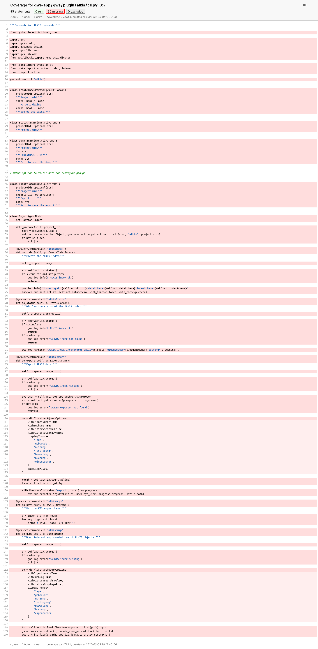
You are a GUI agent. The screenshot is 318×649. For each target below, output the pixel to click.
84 (6, 324)
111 (5, 421)
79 (6, 306)
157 (5, 587)
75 (6, 292)
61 (6, 241)
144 (5, 540)
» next (38, 16)
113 (5, 429)
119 (5, 450)
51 (6, 205)
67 (6, 263)
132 (5, 497)
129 (5, 486)
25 (6, 111)
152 (5, 569)
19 (6, 90)
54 (6, 216)
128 (5, 483)
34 (6, 144)
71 (6, 277)
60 (6, 238)
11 (6, 61)
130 (5, 490)
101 (5, 385)
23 (6, 104)
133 (5, 501)
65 (6, 256)
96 (6, 367)
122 (5, 461)
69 (6, 270)
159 (5, 595)
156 (5, 584)
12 (6, 64)
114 (5, 432)
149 (5, 559)
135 (5, 508)
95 (55, 11)
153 (5, 573)
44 (6, 180)
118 (5, 447)
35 (6, 147)
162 (5, 605)
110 (5, 418)
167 (5, 623)
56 (6, 223)
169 (5, 631)
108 (5, 411)
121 (5, 457)
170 (5, 634)
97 (6, 371)
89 (6, 342)
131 (5, 494)
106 (5, 403)
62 (6, 245)
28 (6, 122)
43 (6, 176)
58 (6, 230)
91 (6, 349)
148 (5, 555)
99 (6, 378)
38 (6, 158)
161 (5, 602)
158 (5, 591)
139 (5, 522)
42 (6, 173)
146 (5, 548)
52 (6, 209)
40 (6, 165)
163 (5, 609)
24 (6, 108)
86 (6, 331)
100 (5, 382)
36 (6, 151)
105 (5, 400)
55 (6, 219)
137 (5, 515)
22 (6, 100)
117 (5, 443)
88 (6, 338)
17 (6, 82)
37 (6, 155)
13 (6, 68)
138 (5, 519)
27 (6, 118)
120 (5, 454)
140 (5, 526)
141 (5, 530)
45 (6, 183)
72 (6, 281)
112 (5, 425)
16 (6, 79)
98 (6, 374)
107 (5, 407)
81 (6, 313)
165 (5, 616)
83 (6, 320)
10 (6, 57)
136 (5, 512)
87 (6, 335)
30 (6, 129)
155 (5, 580)
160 (5, 598)
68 (6, 266)
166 (5, 620)
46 (6, 187)
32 (6, 136)
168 (5, 627)
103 (5, 392)
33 (6, 140)
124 (5, 468)
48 (6, 194)
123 (5, 465)
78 (6, 302)
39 (6, 162)
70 (6, 274)
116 (5, 439)
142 (5, 533)
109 (5, 414)
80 (6, 310)
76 (6, 295)
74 (6, 288)
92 (6, 353)
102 (5, 389)
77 (6, 299)
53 (6, 212)
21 (6, 97)
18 (6, 86)
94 (6, 360)
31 (6, 133)
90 (6, 346)
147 (5, 551)
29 (6, 126)
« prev (14, 16)
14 (6, 72)
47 (6, 191)
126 (5, 476)
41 (6, 169)
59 (6, 234)
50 (6, 201)
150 (5, 562)
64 (6, 252)
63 (6, 248)
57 (6, 227)
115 (5, 436)
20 (6, 93)
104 (5, 396)
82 (6, 317)
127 (5, 479)
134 (5, 504)
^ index (26, 16)
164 (5, 613)
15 (6, 75)
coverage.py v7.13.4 (59, 16)
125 (5, 472)
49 (6, 198)
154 (5, 577)
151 (5, 566)
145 (5, 544)
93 (6, 356)
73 (6, 284)
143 (5, 537)
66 (6, 259)
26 (6, 115)
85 (6, 328)
